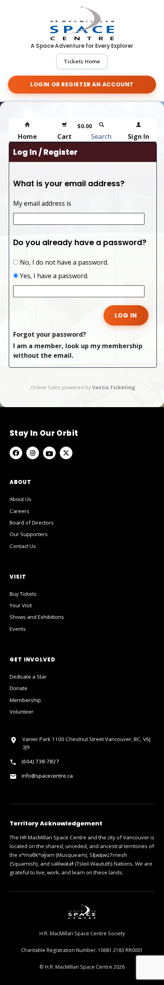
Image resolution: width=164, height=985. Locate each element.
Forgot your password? (49, 334)
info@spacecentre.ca (47, 775)
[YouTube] (49, 453)
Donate (18, 688)
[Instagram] (32, 453)
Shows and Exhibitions (37, 616)
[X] (66, 453)
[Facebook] (16, 453)
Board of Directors (32, 522)
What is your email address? (69, 183)
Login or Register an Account (82, 84)
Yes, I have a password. (53, 275)
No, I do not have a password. (63, 262)
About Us (20, 499)
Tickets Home (82, 61)
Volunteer (21, 711)
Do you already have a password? (79, 242)
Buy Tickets (23, 593)
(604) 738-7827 (40, 761)
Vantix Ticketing (113, 387)
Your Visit (21, 605)
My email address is (42, 203)
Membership (25, 700)
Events (18, 628)
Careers (19, 511)
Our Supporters (29, 534)
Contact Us (23, 546)
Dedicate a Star (28, 676)
